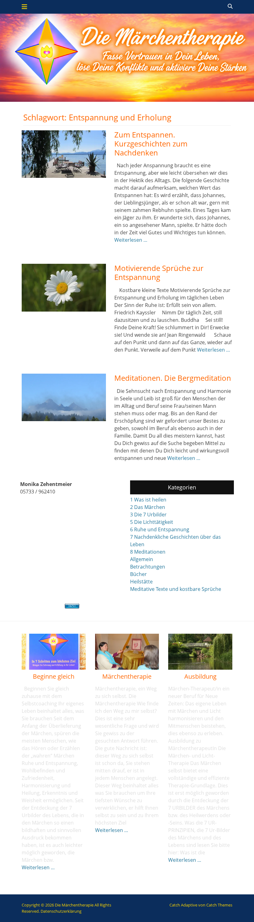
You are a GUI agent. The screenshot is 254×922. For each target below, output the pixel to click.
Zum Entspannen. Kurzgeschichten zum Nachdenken (150, 143)
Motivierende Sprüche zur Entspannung (159, 272)
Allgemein (141, 559)
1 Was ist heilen (148, 499)
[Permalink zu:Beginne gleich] (54, 652)
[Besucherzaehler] (72, 606)
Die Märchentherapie (74, 905)
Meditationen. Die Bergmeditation (172, 378)
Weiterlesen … (130, 239)
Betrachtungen (147, 566)
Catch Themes (219, 905)
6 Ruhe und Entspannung (159, 529)
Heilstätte (141, 581)
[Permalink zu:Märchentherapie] (127, 652)
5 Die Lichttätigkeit (151, 522)
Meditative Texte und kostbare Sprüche (175, 589)
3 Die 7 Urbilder (148, 514)
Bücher (138, 574)
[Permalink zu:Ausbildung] (200, 652)
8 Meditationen (147, 551)
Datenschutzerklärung (61, 911)
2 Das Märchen (147, 507)
